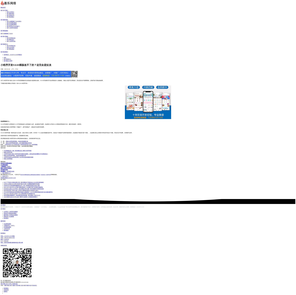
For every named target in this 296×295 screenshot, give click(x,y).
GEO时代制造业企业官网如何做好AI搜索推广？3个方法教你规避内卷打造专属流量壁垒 (28, 192)
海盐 (19, 285)
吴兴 (22, 285)
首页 (5, 57)
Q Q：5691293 (4, 241)
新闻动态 (6, 216)
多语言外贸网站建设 (24, 174)
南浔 (25, 285)
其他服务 (6, 230)
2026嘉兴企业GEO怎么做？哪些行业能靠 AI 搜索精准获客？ (21, 197)
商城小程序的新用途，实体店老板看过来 (17, 141)
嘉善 (14, 285)
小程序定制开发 (24, 144)
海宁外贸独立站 (11, 38)
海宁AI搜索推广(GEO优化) (14, 21)
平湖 (16, 285)
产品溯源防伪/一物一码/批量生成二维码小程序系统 (17, 150)
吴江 (36, 285)
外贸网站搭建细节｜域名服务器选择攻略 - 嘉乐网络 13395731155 (22, 195)
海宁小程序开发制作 (12, 27)
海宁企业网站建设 (12, 24)
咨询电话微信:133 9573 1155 (8, 177)
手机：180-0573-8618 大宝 (8, 237)
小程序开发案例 (13, 211)
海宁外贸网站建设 (12, 23)
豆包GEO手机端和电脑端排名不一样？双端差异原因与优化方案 (22, 185)
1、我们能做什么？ (6, 173)
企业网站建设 (32, 174)
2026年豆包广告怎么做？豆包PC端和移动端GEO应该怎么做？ (21, 190)
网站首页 (3, 7)
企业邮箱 (11, 216)
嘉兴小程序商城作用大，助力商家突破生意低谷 (19, 143)
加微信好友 (4, 245)
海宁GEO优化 (10, 47)
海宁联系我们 (10, 17)
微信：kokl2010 (5, 239)
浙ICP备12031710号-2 (6, 283)
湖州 (5, 285)
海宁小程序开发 (11, 41)
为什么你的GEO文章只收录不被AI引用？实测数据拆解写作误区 (22, 184)
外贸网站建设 (7, 227)
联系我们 (6, 218)
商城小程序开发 (8, 152)
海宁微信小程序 (8, 60)
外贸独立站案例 (13, 215)
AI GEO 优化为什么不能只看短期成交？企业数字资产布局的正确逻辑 (23, 187)
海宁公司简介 (10, 12)
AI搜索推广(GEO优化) (40, 174)
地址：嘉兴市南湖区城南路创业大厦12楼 (12, 242)
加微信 (5, 291)
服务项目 (6, 215)
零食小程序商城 (8, 158)
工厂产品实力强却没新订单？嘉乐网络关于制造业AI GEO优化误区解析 (24, 182)
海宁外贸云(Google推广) (13, 26)
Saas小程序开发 (15, 144)
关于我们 (3, 205)
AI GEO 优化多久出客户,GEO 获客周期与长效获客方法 (19, 193)
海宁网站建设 (4, 30)
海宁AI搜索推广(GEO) (7, 33)
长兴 (30, 285)
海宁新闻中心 (4, 44)
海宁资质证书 (10, 15)
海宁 (11, 285)
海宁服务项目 (10, 13)
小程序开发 (8, 144)
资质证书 (6, 213)
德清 (28, 285)
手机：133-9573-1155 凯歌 (8, 236)
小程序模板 (34, 144)
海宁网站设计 (10, 39)
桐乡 (8, 285)
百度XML (15, 283)
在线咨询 (6, 290)
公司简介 (6, 211)
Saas (30, 144)
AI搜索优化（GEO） (9, 225)
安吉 (33, 285)
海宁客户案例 (4, 36)
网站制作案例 (12, 213)
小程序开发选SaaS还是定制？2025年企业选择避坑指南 (18, 157)
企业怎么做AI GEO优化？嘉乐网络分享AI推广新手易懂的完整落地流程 (24, 188)
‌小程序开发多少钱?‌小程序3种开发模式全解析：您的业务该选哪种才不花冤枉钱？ (26, 154)
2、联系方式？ (5, 176)
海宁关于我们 (4, 10)
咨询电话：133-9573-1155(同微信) (13, 54)
